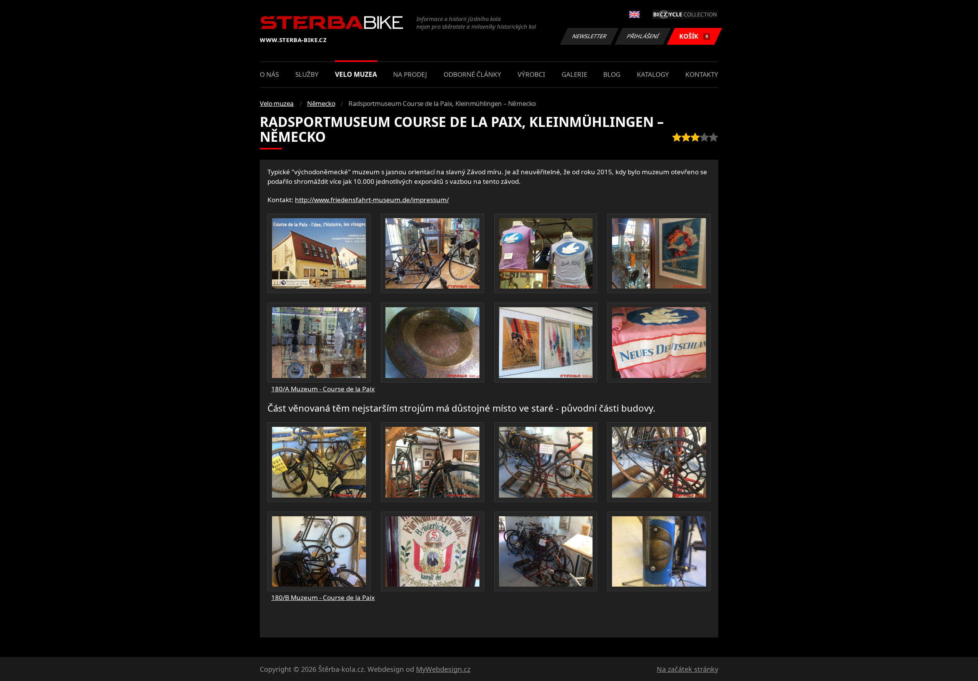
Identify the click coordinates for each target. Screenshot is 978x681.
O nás (269, 74)
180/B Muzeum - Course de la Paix (323, 597)
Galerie (574, 74)
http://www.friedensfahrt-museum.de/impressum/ (372, 199)
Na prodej (410, 74)
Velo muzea (356, 74)
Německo (321, 103)
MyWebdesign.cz (443, 669)
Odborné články (472, 74)
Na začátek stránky (687, 669)
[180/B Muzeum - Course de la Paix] (319, 462)
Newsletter (589, 36)
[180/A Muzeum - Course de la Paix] (319, 253)
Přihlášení (643, 36)
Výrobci (531, 74)
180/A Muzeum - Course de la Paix (323, 388)
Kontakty (701, 74)
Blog (611, 74)
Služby (307, 74)
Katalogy (653, 74)
